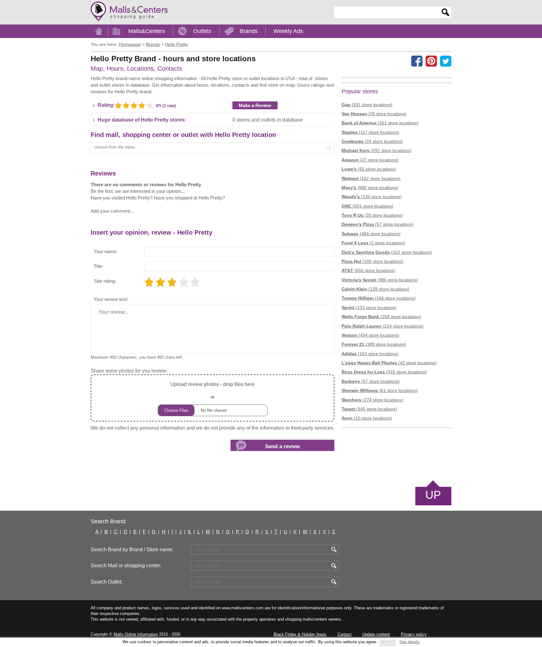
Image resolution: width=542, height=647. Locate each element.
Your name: (105, 251)
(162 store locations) (371, 178)
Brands (249, 31)
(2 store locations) (373, 242)
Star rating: (105, 281)
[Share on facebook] (416, 61)
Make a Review (255, 105)
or (212, 390)
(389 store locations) (374, 344)
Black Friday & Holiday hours (300, 634)
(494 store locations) (370, 335)
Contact (344, 634)
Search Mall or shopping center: (126, 565)
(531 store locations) (367, 104)
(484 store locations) (371, 233)
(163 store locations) (370, 353)
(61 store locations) (379, 390)
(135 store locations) (372, 196)
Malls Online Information (136, 634)
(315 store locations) (384, 371)
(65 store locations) (369, 168)
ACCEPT (388, 642)
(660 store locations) (370, 187)
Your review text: (111, 299)
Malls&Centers (146, 31)
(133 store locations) (369, 307)
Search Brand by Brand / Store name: (132, 549)
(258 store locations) (381, 316)
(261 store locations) (380, 122)
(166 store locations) (379, 298)
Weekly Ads (288, 31)
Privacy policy (414, 634)
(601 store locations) (367, 206)
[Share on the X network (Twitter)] (445, 61)
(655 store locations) (368, 270)
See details (409, 641)
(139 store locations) (375, 288)
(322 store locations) (387, 252)
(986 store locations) (380, 279)
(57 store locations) (377, 224)
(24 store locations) (372, 141)
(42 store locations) (389, 362)
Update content (376, 634)
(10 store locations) (367, 418)
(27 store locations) (370, 159)
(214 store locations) (382, 326)
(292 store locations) (377, 150)
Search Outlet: (106, 581)
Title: (98, 266)
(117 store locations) (370, 132)
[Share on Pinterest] (431, 61)
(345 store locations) (369, 408)
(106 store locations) (372, 261)
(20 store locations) (372, 215)
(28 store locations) (374, 113)
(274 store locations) (372, 399)
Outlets (202, 31)
